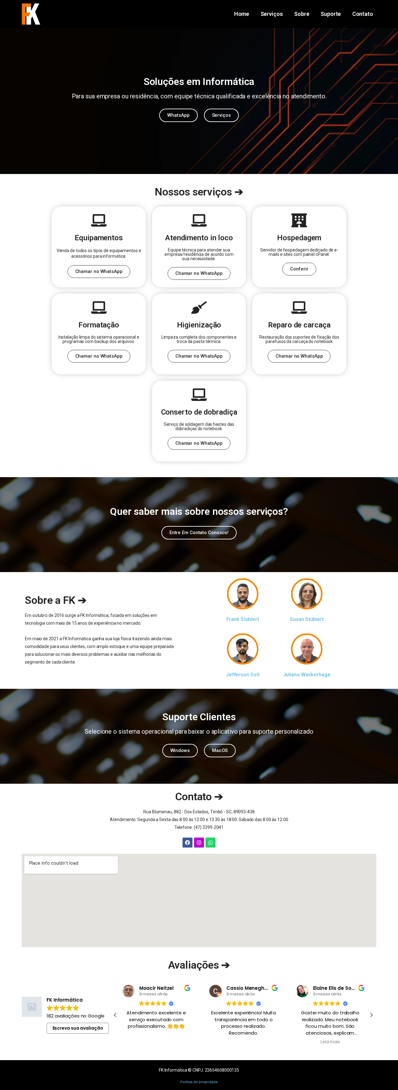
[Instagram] (199, 843)
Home (241, 14)
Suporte (331, 14)
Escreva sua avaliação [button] (78, 1028)
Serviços (272, 14)
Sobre (301, 14)
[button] (371, 1015)
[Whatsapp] (210, 843)
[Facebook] (187, 843)
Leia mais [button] (330, 1042)
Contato (362, 14)
